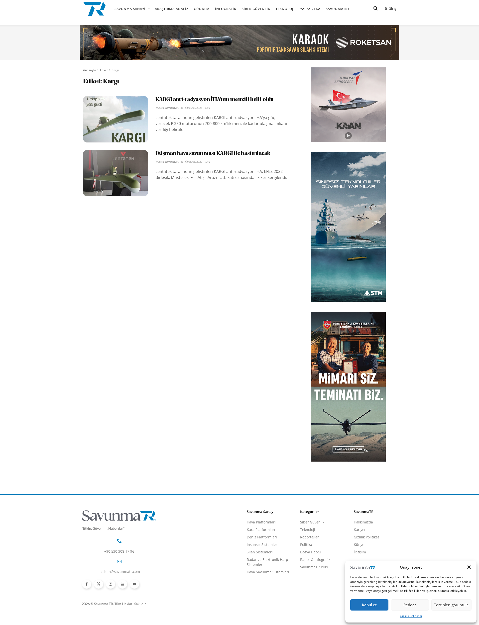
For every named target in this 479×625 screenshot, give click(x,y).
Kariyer (360, 529)
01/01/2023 (195, 108)
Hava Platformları (261, 522)
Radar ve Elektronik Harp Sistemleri (267, 562)
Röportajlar (309, 537)
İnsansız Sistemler (262, 544)
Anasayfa (89, 70)
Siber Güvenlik (256, 8)
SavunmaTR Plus (314, 567)
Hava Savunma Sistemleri (268, 572)
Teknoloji (285, 8)
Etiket (104, 70)
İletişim (360, 552)
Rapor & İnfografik (315, 559)
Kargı (115, 70)
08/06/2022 (195, 161)
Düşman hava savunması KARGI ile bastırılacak (212, 153)
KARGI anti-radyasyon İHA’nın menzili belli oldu (214, 100)
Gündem (202, 8)
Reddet (409, 604)
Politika (306, 544)
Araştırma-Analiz (171, 8)
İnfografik (225, 8)
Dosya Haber (310, 552)
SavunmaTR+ (338, 8)
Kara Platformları (261, 529)
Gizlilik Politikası (411, 616)
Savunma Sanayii (131, 8)
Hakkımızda (363, 522)
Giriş (391, 8)
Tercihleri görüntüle (451, 604)
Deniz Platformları (262, 537)
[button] (469, 567)
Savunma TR (174, 108)
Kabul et (369, 604)
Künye (359, 544)
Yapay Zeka (310, 8)
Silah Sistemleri (260, 552)
